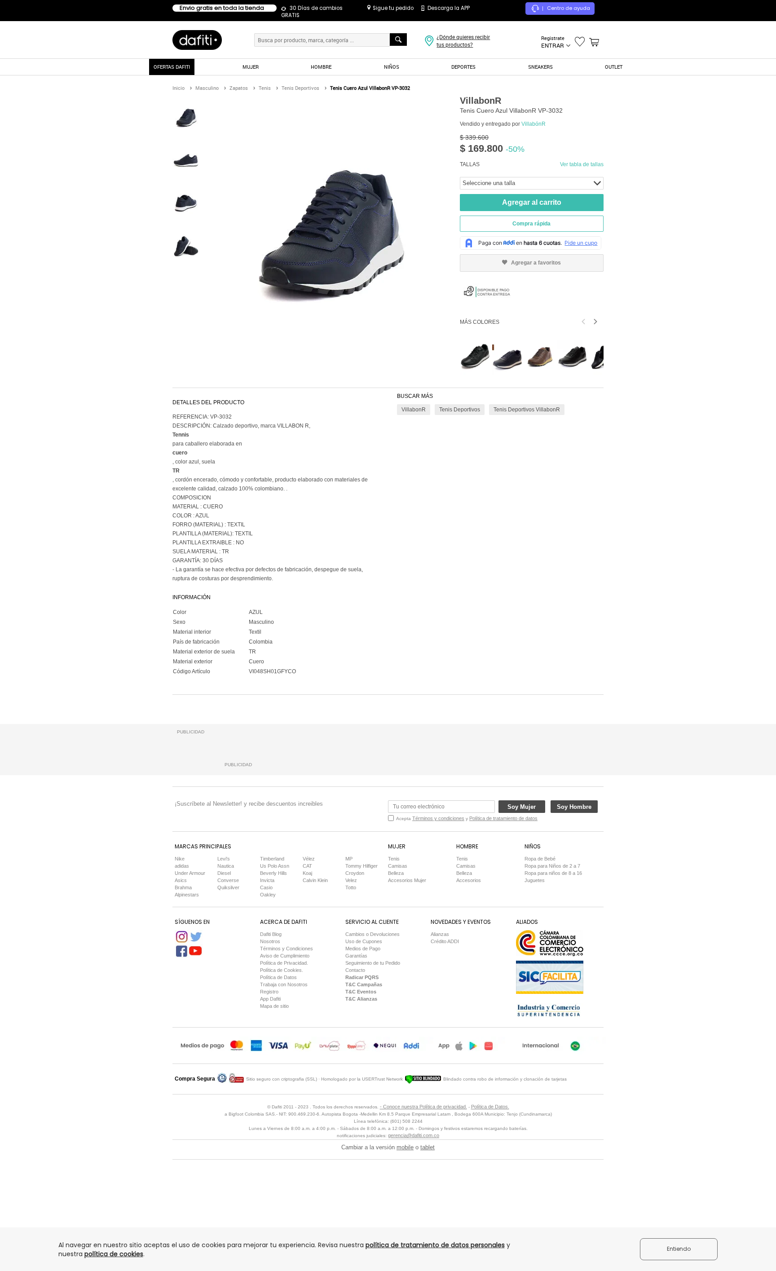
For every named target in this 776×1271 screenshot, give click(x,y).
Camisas (397, 866)
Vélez (309, 858)
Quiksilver (228, 887)
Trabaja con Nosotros (284, 984)
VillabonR (413, 409)
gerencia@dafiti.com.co (413, 1135)
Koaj (307, 873)
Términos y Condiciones (286, 948)
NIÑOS (391, 66)
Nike (180, 858)
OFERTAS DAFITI (172, 66)
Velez (351, 880)
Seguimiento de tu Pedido (372, 963)
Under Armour (190, 873)
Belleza (396, 873)
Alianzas (440, 934)
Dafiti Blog (271, 934)
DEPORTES (463, 66)
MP (349, 858)
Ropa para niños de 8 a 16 (553, 873)
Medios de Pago (362, 948)
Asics (181, 880)
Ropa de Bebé (540, 858)
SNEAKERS (540, 66)
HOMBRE (321, 66)
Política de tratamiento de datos (503, 818)
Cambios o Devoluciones (372, 934)
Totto (350, 887)
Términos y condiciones (438, 818)
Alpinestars (187, 894)
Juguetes (535, 880)
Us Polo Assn (274, 866)
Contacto (355, 970)
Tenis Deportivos (459, 409)
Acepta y (467, 818)
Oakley (268, 894)
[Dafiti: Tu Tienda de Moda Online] (197, 39)
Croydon (354, 873)
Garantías (356, 955)
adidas (182, 866)
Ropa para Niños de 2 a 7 (552, 866)
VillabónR (533, 124)
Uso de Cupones (363, 941)
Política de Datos (278, 977)
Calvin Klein (315, 880)
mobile (405, 1147)
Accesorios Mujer (407, 880)
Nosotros (270, 941)
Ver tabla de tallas (582, 164)
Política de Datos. (490, 1106)
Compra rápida (531, 224)
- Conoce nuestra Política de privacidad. (423, 1106)
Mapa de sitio (274, 1006)
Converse (228, 880)
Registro (269, 991)
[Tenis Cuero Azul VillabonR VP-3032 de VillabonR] (185, 117)
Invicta (267, 880)
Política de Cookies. (281, 970)
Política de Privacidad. (284, 963)
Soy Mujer (521, 806)
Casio (266, 887)
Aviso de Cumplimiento (284, 955)
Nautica (225, 866)
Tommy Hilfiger (361, 866)
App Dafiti (270, 999)
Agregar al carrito (531, 202)
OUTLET (613, 66)
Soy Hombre (574, 806)
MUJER (250, 66)
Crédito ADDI (445, 941)
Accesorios (468, 880)
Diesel (224, 873)
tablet (427, 1147)
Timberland (272, 858)
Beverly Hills (273, 873)
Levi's (223, 858)
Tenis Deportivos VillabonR (527, 409)
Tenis (394, 858)
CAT (307, 866)
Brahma (183, 887)
